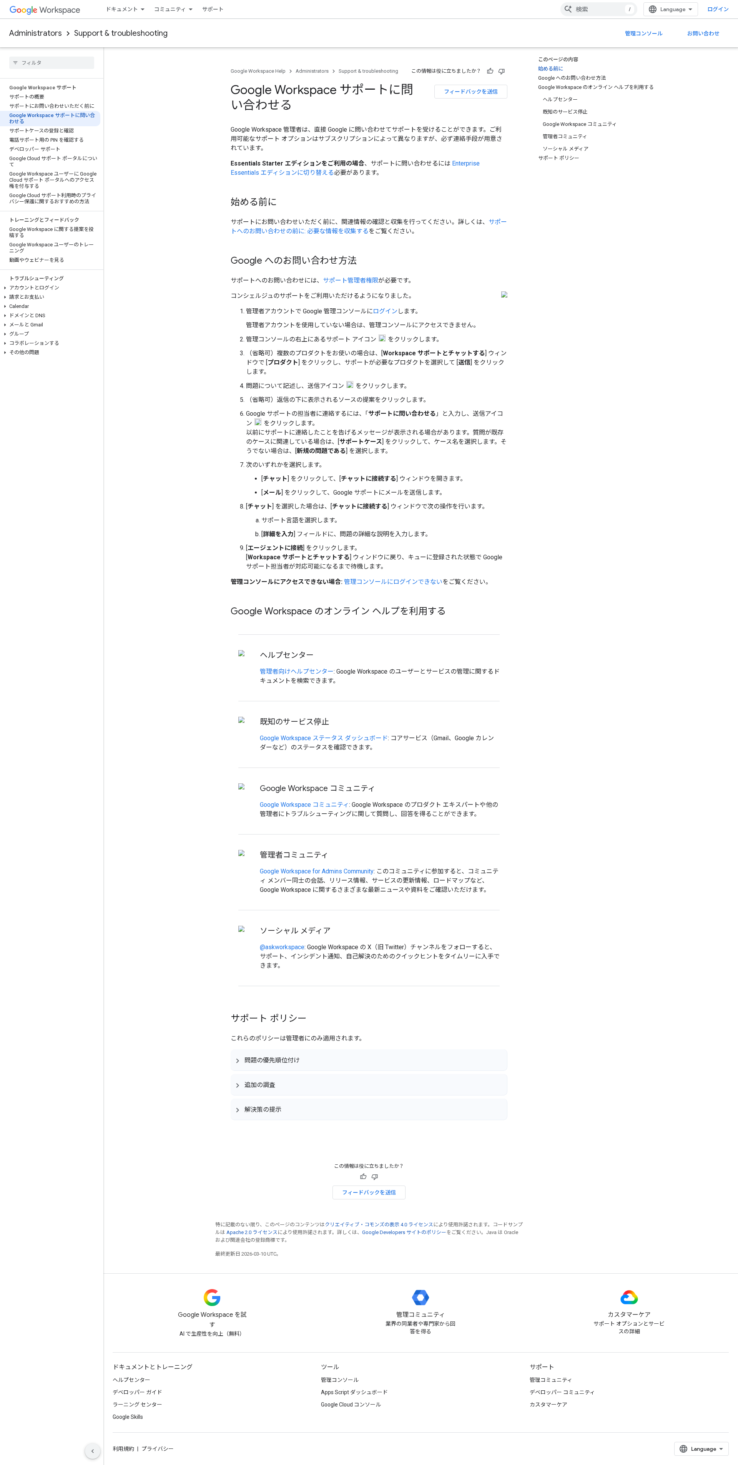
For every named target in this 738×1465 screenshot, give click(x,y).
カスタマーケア (548, 1404)
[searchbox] (51, 63)
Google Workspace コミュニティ (304, 804)
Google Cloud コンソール (351, 1404)
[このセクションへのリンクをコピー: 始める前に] (284, 202)
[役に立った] (490, 71)
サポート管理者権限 (350, 280)
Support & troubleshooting (121, 33)
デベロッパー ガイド (137, 1392)
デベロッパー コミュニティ (562, 1392)
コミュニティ (170, 9)
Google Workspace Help (258, 71)
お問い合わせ (703, 33)
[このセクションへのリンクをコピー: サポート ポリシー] (314, 1019)
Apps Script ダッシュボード (354, 1392)
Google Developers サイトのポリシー (404, 1232)
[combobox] (598, 9)
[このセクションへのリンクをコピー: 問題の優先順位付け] (307, 1060)
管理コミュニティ (551, 1380)
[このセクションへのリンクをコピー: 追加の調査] (283, 1084)
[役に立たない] (501, 71)
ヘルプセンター (131, 1380)
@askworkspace (282, 947)
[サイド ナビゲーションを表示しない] (92, 1451)
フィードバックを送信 (471, 91)
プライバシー (157, 1449)
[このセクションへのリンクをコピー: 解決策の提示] (289, 1109)
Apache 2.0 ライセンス (252, 1232)
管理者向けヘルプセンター (297, 671)
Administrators (35, 33)
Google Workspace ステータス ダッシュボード (324, 738)
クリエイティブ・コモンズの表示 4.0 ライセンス (379, 1225)
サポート (213, 9)
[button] (50, 288)
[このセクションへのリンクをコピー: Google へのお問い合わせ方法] (364, 261)
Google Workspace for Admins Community (317, 871)
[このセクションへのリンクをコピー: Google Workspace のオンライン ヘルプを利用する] (453, 612)
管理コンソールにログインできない (393, 581)
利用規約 (123, 1449)
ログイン (718, 9)
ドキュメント (122, 9)
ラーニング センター (137, 1404)
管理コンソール (644, 33)
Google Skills (128, 1417)
